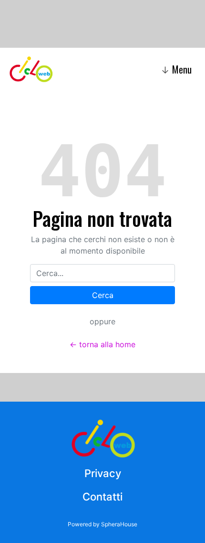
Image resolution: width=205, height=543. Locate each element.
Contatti (102, 496)
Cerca (102, 295)
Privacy (102, 473)
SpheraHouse (119, 524)
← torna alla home (102, 344)
